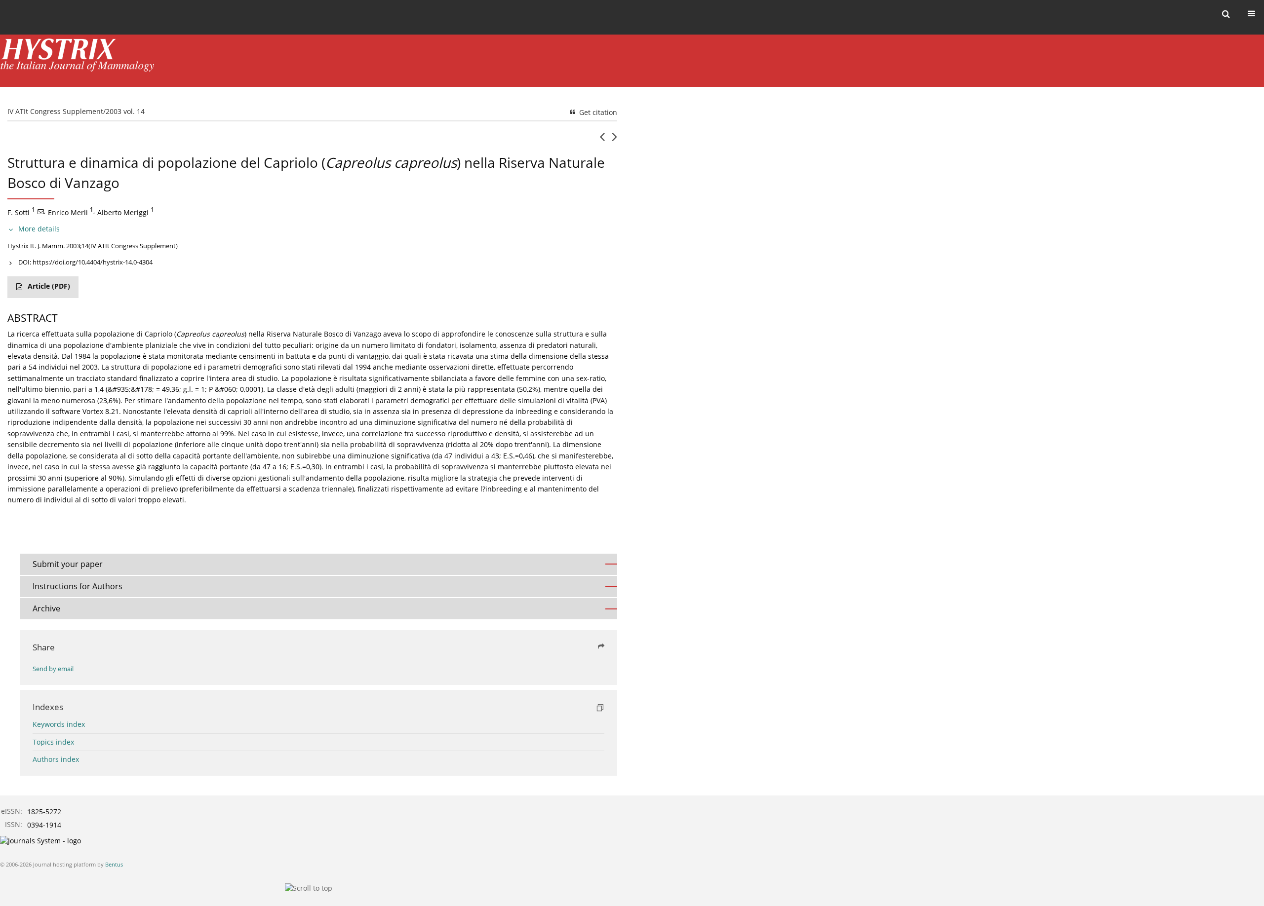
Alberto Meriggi (123, 212)
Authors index (56, 759)
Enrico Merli (68, 212)
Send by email (53, 669)
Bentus (114, 864)
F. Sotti (18, 212)
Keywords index (59, 724)
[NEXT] (614, 140)
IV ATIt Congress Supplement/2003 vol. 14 (76, 111)
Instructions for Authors (77, 586)
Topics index (53, 742)
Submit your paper (68, 564)
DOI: (85, 262)
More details (39, 228)
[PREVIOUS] (602, 140)
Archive (46, 608)
